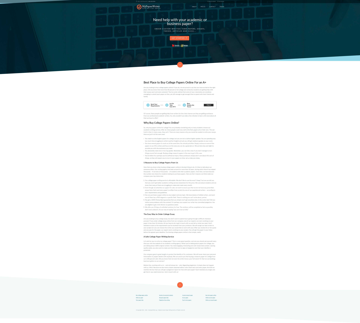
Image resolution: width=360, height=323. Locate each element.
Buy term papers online (211, 295)
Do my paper (185, 297)
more (191, 31)
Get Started (178, 38)
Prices (203, 6)
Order (222, 6)
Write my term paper (210, 297)
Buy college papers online (142, 295)
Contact (212, 6)
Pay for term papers (186, 300)
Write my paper (139, 297)
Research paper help (163, 297)
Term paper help (139, 300)
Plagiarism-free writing (164, 300)
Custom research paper (187, 295)
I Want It (208, 105)
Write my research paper (211, 300)
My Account (221, 1)
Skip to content (212, 1)
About (194, 6)
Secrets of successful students (166, 295)
